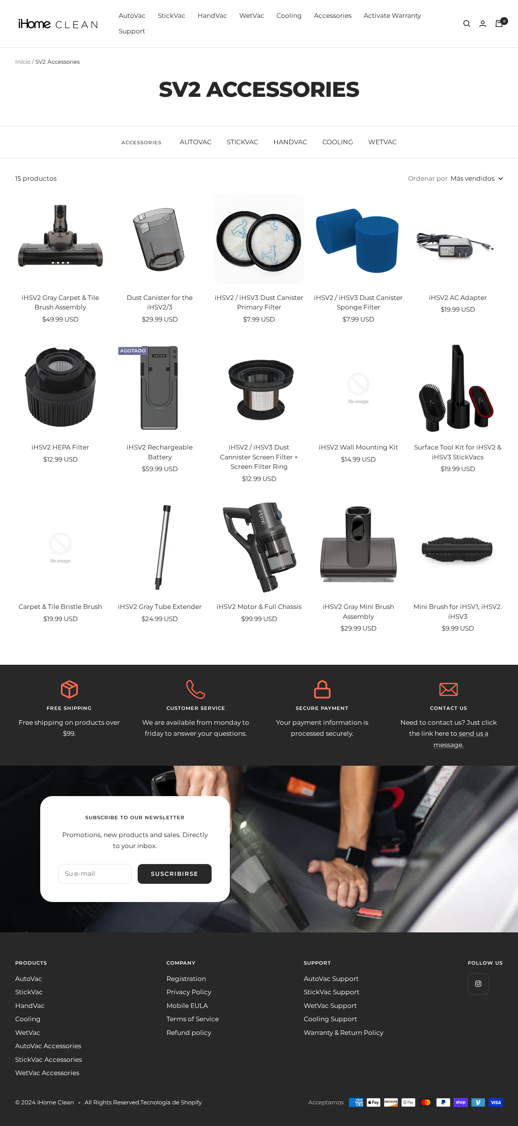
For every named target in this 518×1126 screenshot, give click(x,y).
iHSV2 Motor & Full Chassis (259, 606)
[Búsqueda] (466, 23)
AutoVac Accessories (48, 1046)
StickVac (171, 15)
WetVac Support (330, 1005)
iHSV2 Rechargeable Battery (160, 452)
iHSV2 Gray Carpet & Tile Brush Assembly (60, 302)
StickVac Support (331, 992)
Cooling (289, 15)
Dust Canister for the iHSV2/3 (160, 302)
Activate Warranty (392, 15)
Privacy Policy (188, 992)
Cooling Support (330, 1019)
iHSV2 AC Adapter (458, 297)
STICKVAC (242, 142)
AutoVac (132, 15)
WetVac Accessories (47, 1073)
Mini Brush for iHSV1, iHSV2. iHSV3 (457, 611)
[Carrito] (499, 23)
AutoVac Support (331, 978)
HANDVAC (290, 142)
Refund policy (188, 1032)
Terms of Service (192, 1019)
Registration (186, 978)
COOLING (337, 142)
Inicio (22, 61)
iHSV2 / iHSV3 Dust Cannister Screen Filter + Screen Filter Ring (259, 456)
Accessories (333, 15)
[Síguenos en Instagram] (478, 983)
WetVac (251, 15)
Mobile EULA (187, 1005)
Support (132, 31)
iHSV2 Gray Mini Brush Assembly (358, 611)
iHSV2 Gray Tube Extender (160, 606)
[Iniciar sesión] (482, 24)
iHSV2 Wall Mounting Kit (358, 447)
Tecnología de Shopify (171, 1102)
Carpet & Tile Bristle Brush (60, 606)
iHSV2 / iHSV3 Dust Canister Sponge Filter (358, 302)
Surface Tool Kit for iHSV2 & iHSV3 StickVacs (457, 452)
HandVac (212, 15)
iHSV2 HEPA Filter (60, 447)
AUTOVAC (196, 142)
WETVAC (382, 142)
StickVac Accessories (48, 1059)
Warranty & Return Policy (343, 1032)
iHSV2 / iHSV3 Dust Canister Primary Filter (259, 302)
